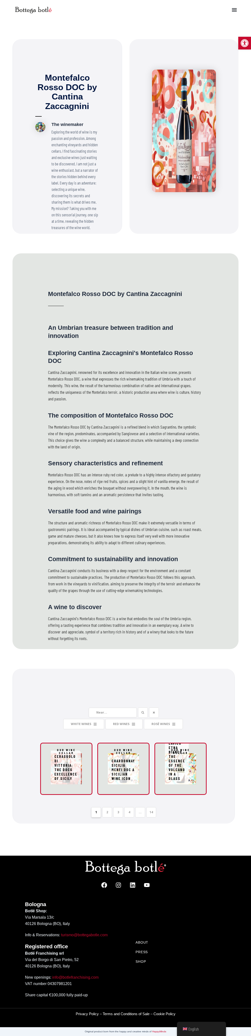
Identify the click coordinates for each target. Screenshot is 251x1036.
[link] (244, 43)
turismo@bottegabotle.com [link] (84, 935)
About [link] (142, 942)
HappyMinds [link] (159, 1031)
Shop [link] (141, 961)
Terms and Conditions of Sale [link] (126, 1014)
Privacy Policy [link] (87, 1014)
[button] (234, 10)
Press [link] (142, 952)
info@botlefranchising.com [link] (75, 977)
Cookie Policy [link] (164, 1014)
